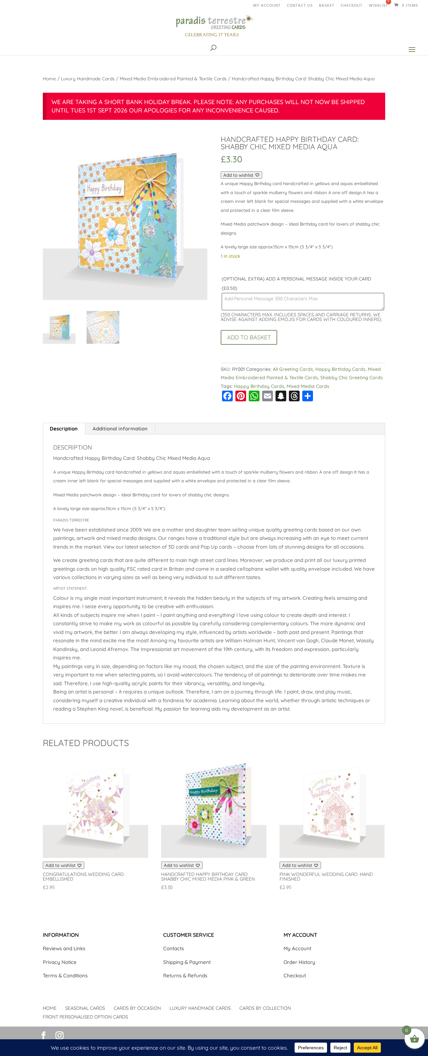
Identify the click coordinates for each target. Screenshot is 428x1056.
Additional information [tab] (120, 428)
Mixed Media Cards (308, 386)
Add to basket (249, 337)
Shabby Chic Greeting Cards (351, 378)
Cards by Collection (265, 1008)
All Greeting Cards (293, 369)
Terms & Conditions (65, 975)
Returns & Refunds (185, 975)
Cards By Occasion (137, 1008)
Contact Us (300, 7)
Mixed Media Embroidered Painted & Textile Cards (173, 78)
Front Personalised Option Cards (85, 1017)
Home (49, 78)
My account (267, 7)
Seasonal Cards (85, 1008)
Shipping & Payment (187, 962)
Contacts (173, 948)
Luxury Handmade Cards (88, 78)
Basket (326, 7)
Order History (299, 962)
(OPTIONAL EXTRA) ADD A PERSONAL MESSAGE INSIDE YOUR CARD (296, 283)
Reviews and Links (64, 948)
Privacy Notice (60, 962)
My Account (297, 948)
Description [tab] (64, 428)
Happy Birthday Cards (340, 369)
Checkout (351, 7)
